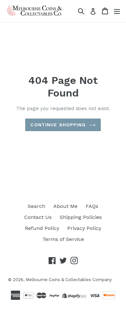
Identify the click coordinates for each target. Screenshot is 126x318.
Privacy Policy (84, 228)
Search (36, 206)
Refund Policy (42, 228)
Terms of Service (63, 239)
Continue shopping (58, 124)
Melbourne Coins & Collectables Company (69, 279)
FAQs (92, 206)
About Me (65, 206)
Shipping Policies (81, 217)
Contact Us (38, 217)
